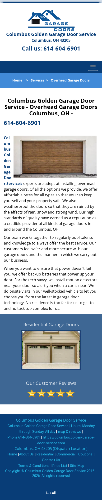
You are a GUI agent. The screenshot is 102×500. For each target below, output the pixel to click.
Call (52, 492)
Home (17, 80)
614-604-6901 (61, 48)
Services (37, 80)
